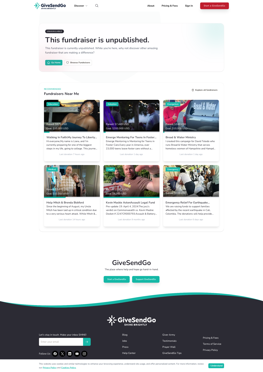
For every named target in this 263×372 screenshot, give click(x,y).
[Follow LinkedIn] (70, 354)
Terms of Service (212, 344)
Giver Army (168, 334)
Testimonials (169, 341)
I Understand (216, 365)
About (150, 5)
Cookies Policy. (68, 367)
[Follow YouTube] (77, 354)
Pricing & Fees (170, 5)
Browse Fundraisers (80, 62)
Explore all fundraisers (206, 90)
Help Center (129, 353)
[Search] (97, 6)
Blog (124, 334)
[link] (72, 130)
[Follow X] (62, 354)
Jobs (124, 341)
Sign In (189, 5)
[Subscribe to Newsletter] (87, 342)
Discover (79, 5)
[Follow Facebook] (55, 354)
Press (125, 347)
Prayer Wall (168, 347)
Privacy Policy (210, 350)
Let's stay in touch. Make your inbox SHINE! (62, 334)
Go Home (56, 62)
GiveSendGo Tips (172, 353)
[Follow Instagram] (84, 354)
